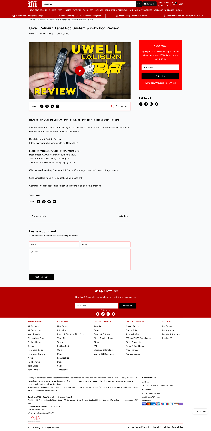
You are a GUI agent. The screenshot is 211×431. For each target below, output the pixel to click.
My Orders (167, 326)
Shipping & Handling (103, 350)
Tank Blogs (33, 366)
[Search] (139, 4)
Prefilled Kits (64, 10)
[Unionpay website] (158, 404)
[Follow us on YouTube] (156, 104)
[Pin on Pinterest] (47, 106)
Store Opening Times (103, 338)
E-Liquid (52, 10)
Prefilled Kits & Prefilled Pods (70, 334)
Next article (123, 216)
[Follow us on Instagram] (151, 104)
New (32, 10)
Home (32, 20)
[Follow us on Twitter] (146, 104)
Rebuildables (124, 10)
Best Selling (41, 10)
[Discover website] (176, 404)
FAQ (96, 346)
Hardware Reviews (36, 354)
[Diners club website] (172, 404)
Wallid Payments (133, 342)
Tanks (85, 10)
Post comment (41, 277)
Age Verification (133, 354)
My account (163, 5)
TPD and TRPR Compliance (138, 338)
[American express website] (153, 404)
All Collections (34, 330)
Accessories (160, 10)
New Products (63, 326)
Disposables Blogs (36, 338)
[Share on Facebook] (41, 106)
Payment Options (102, 334)
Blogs (179, 10)
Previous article (39, 216)
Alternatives (145, 10)
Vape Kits (77, 10)
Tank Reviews (34, 369)
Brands (170, 10)
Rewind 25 (167, 338)
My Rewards (149, 4)
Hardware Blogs (35, 350)
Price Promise (132, 350)
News (30, 358)
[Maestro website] (162, 404)
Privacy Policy (132, 326)
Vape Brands (34, 334)
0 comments (121, 106)
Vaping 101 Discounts (104, 354)
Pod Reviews (42, 20)
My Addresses (168, 330)
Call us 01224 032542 (151, 393)
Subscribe (160, 76)
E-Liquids (61, 330)
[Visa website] (144, 404)
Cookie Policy (132, 330)
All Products (33, 326)
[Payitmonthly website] (181, 404)
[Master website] (148, 404)
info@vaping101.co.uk (151, 397)
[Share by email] (57, 106)
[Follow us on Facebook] (140, 104)
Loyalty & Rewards (170, 334)
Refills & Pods (96, 10)
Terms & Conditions (135, 346)
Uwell (31, 33)
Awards (97, 326)
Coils (107, 10)
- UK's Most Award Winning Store (81, 16)
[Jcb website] (167, 404)
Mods (114, 10)
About (97, 342)
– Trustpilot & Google (29, 16)
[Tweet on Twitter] (52, 106)
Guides (31, 346)
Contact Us (99, 330)
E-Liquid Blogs (34, 342)
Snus (59, 366)
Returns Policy (132, 334)
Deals (135, 10)
